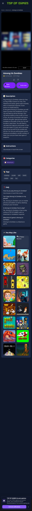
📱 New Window (7, 85)
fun (16, 178)
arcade (14, 175)
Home (3, 10)
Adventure (8, 10)
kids (12, 178)
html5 (24, 175)
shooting (6, 175)
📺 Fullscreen (22, 85)
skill (19, 175)
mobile (6, 178)
